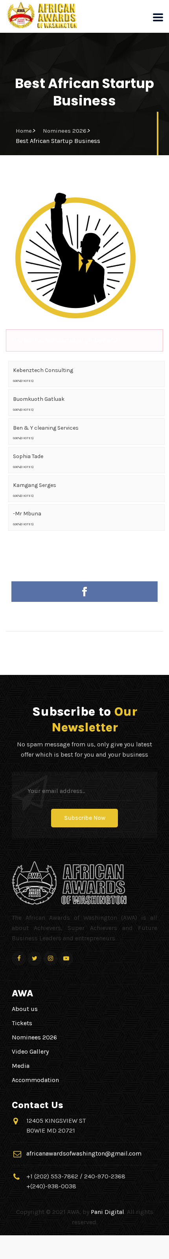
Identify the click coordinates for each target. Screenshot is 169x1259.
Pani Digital (107, 1212)
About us (25, 1009)
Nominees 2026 (64, 130)
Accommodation (35, 1080)
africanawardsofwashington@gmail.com (83, 1153)
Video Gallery (30, 1051)
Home (24, 130)
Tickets (22, 1023)
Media (20, 1065)
